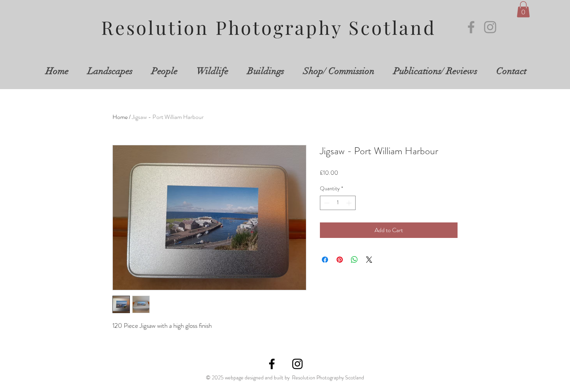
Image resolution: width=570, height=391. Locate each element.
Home (120, 116)
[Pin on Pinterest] (339, 259)
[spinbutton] (338, 203)
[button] (523, 9)
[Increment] (349, 203)
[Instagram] (490, 27)
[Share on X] (369, 259)
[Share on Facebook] (325, 259)
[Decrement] (326, 203)
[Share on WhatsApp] (354, 259)
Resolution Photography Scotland (268, 27)
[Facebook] (471, 27)
